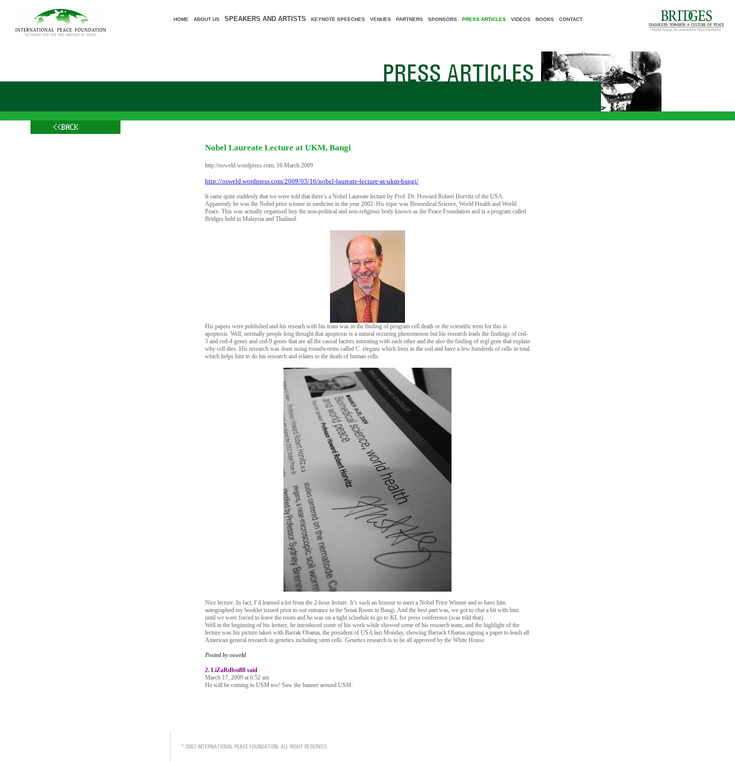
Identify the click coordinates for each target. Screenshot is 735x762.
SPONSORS (442, 19)
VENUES (380, 19)
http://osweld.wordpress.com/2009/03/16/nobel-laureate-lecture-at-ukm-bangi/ (311, 181)
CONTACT (570, 19)
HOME (181, 19)
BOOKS (545, 19)
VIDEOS (520, 19)
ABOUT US (207, 19)
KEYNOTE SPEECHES (338, 19)
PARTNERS (409, 19)
